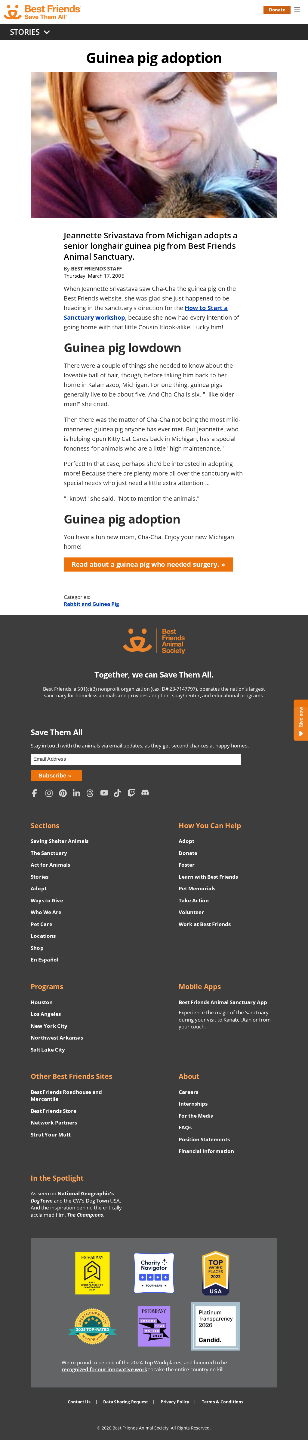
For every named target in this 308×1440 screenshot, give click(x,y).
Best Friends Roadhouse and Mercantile (66, 1095)
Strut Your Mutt (50, 1134)
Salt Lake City (48, 1049)
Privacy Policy (175, 1402)
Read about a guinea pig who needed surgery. (145, 564)
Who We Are (46, 912)
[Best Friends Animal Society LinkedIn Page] (78, 794)
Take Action (194, 900)
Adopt (38, 888)
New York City (49, 1025)
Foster (187, 864)
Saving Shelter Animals (59, 841)
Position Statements (204, 1139)
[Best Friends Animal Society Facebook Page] (37, 794)
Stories (39, 876)
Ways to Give (47, 900)
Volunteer (191, 912)
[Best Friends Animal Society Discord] (146, 794)
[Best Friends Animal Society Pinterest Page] (64, 794)
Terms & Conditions (222, 1402)
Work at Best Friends (205, 924)
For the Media (196, 1115)
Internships (193, 1103)
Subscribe (52, 775)
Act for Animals (50, 864)
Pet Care (41, 924)
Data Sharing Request (125, 1402)
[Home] (43, 12)
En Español (44, 959)
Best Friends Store (53, 1110)
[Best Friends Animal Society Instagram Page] (51, 794)
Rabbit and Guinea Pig (91, 603)
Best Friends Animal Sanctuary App (223, 1002)
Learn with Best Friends (208, 876)
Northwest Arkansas (57, 1037)
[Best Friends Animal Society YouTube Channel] (105, 794)
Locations (43, 935)
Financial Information (206, 1151)
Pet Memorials (197, 888)
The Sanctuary (49, 853)
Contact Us (79, 1402)
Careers (188, 1091)
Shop (37, 947)
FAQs (185, 1127)
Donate (277, 10)
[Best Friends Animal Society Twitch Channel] (132, 794)
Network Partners (54, 1122)
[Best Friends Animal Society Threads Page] (91, 794)
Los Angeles (45, 1013)
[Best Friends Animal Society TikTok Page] (119, 794)
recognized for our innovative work (104, 1369)
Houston (41, 1002)
